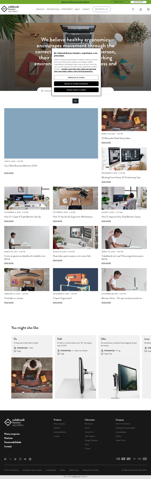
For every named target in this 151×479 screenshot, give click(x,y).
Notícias (8, 438)
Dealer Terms (120, 440)
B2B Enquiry (138, 2)
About (77, 9)
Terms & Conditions (123, 423)
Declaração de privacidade (125, 428)
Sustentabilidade (12, 442)
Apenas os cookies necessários (76, 84)
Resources (88, 423)
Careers (87, 448)
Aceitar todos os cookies (76, 90)
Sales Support (90, 436)
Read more (9, 173)
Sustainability (67, 9)
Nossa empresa (12, 434)
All (75, 101)
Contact (85, 9)
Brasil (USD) (118, 2)
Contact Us (89, 432)
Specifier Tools (53, 9)
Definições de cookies (91, 470)
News (87, 444)
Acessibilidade (121, 432)
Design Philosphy (91, 440)
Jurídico (118, 436)
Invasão (8, 446)
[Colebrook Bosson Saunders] (10, 9)
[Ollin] (119, 377)
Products (40, 9)
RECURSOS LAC (101, 9)
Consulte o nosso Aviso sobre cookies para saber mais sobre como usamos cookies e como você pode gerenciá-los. (75, 70)
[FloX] (75, 377)
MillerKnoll (76, 476)
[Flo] (31, 377)
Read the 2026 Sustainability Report (75, 2)
